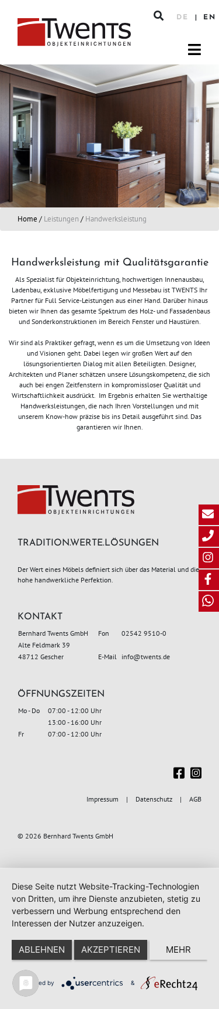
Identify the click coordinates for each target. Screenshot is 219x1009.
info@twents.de (145, 656)
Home (27, 219)
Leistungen (61, 219)
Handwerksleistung (116, 219)
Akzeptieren (110, 949)
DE (184, 17)
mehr (178, 949)
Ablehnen (42, 949)
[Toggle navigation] (194, 50)
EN (209, 17)
